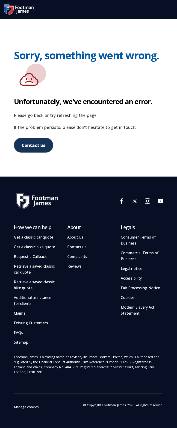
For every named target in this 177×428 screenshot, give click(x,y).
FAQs (18, 332)
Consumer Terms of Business (138, 240)
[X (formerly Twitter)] (134, 201)
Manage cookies (26, 407)
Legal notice (131, 268)
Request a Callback (30, 256)
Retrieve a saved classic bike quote (34, 284)
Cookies (128, 297)
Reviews (74, 266)
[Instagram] (147, 201)
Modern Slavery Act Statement (137, 310)
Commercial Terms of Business (140, 255)
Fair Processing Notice (140, 287)
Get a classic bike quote (34, 246)
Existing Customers (31, 322)
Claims (19, 313)
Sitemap (21, 342)
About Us (75, 237)
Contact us (33, 145)
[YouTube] (160, 201)
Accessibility (131, 278)
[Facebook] (121, 201)
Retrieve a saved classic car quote (34, 269)
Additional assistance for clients (32, 300)
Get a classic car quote (33, 237)
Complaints (77, 256)
